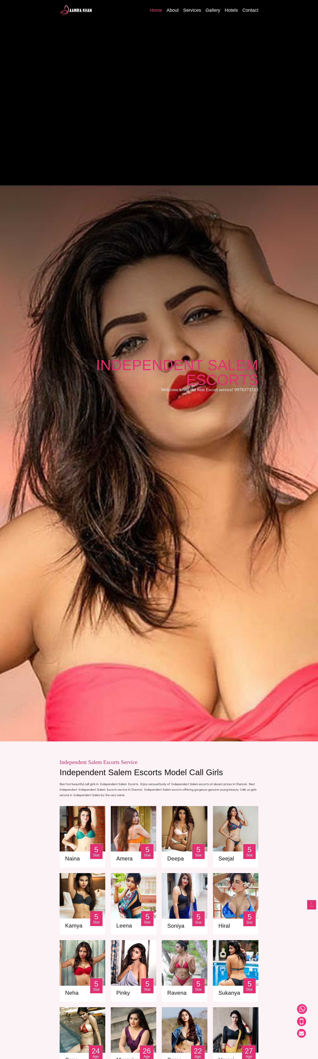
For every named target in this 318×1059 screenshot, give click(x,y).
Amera (124, 859)
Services (192, 10)
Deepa (175, 859)
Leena (124, 926)
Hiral (224, 926)
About (173, 10)
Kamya (73, 926)
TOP (311, 906)
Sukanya (229, 993)
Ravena (177, 993)
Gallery (213, 10)
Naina (72, 859)
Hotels (231, 10)
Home (156, 10)
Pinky (123, 993)
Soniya (175, 926)
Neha (72, 993)
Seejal (226, 859)
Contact (250, 10)
